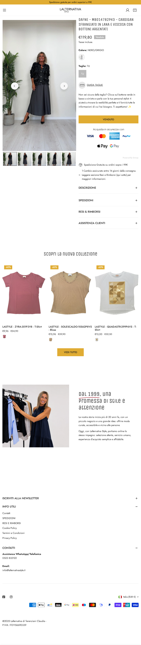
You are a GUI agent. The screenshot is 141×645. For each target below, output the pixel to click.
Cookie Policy (9, 528)
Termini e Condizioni (13, 533)
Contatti (6, 513)
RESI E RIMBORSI (11, 523)
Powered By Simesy (130, 157)
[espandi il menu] (4, 10)
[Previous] (14, 86)
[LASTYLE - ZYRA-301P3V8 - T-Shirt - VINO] (4, 336)
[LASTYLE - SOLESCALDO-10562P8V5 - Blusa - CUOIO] (51, 340)
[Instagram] (11, 597)
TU (82, 73)
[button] (134, 10)
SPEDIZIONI (8, 518)
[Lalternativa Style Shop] (70, 10)
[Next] (64, 86)
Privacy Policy (9, 538)
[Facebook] (4, 597)
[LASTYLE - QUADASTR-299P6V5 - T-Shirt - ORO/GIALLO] (97, 340)
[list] (39, 85)
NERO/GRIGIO (82, 57)
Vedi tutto (70, 352)
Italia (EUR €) (129, 596)
